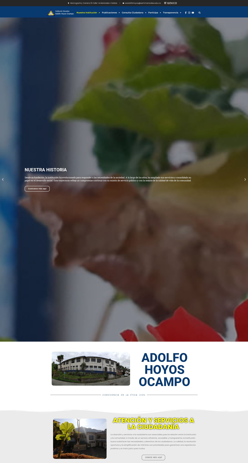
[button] (199, 13)
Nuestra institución (87, 12)
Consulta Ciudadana (132, 12)
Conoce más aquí (35, 189)
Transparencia (170, 12)
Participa (153, 12)
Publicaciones (109, 12)
